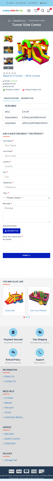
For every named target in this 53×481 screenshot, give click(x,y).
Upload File (12, 231)
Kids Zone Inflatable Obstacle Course (39, 310)
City (4, 172)
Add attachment (10, 226)
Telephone (7, 183)
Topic (5, 193)
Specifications (11, 98)
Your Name (7, 141)
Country (6, 162)
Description (27, 98)
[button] (8, 34)
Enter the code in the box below (12, 238)
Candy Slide (10, 310)
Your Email (7, 151)
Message (6, 204)
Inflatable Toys (19, 21)
